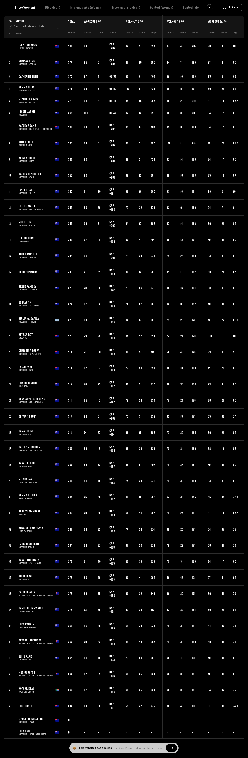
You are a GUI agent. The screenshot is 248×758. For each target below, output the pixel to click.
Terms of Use (154, 748)
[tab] (25, 7)
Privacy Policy (133, 748)
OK (171, 748)
